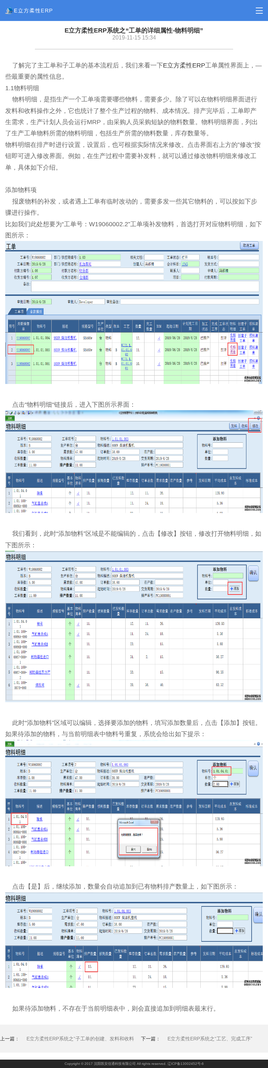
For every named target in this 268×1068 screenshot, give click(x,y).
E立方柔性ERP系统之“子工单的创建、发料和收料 (80, 1038)
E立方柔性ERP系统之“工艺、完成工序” (210, 1038)
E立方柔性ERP (184, 65)
